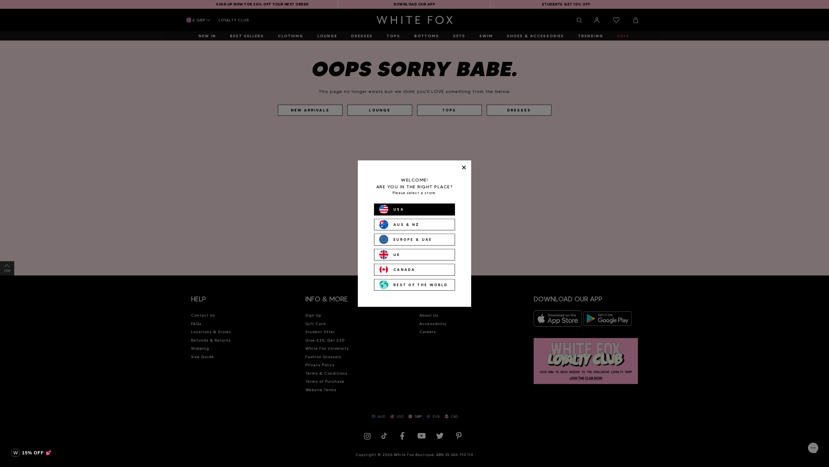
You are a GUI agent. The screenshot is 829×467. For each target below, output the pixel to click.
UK (397, 254)
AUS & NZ (406, 224)
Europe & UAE (412, 239)
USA (398, 209)
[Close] (464, 167)
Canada (404, 269)
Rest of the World (420, 284)
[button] (31, 453)
